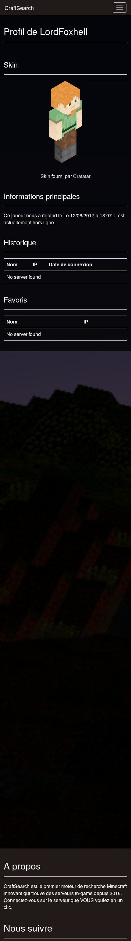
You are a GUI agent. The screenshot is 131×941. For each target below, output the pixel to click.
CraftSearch (19, 8)
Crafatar (81, 176)
